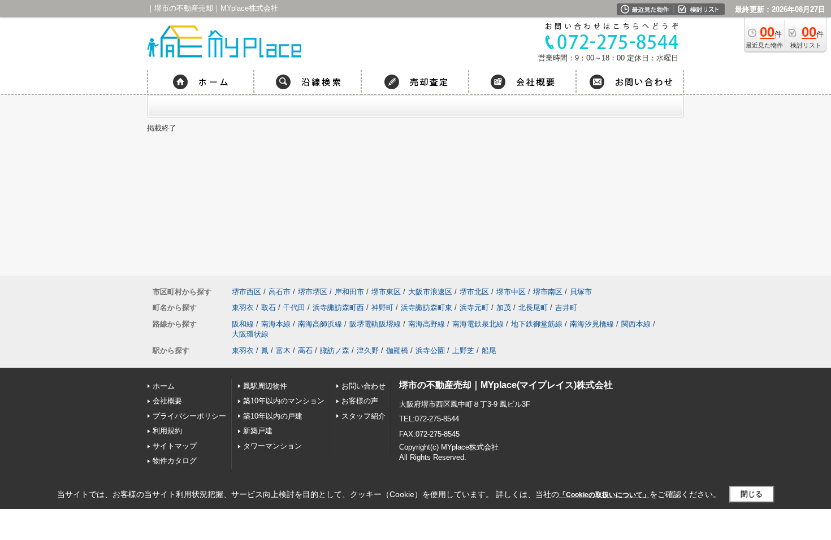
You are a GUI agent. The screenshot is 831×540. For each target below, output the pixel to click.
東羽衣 (243, 307)
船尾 (489, 350)
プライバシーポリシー (189, 416)
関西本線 (636, 324)
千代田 (294, 307)
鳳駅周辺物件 (265, 386)
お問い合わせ (363, 386)
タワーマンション (272, 446)
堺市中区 (511, 292)
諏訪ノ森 (334, 350)
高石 (305, 350)
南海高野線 (426, 324)
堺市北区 (474, 292)
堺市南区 (547, 292)
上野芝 (463, 350)
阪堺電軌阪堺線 (375, 324)
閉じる (752, 494)
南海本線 (276, 324)
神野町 (382, 307)
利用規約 (167, 430)
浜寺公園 (430, 350)
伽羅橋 (397, 350)
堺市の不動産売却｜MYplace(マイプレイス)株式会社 (506, 385)
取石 (268, 307)
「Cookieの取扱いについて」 (604, 495)
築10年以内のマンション (283, 401)
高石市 (280, 292)
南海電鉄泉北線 (478, 324)
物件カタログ (175, 460)
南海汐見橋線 (592, 324)
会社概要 (167, 401)
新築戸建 (257, 430)
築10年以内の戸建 (272, 416)
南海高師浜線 (320, 324)
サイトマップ (175, 446)
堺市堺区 (312, 292)
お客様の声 (359, 401)
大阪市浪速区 (430, 292)
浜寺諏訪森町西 (338, 307)
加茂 (503, 307)
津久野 (368, 350)
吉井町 (566, 307)
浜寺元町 (474, 307)
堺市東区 (386, 292)
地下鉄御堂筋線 (536, 324)
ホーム (164, 386)
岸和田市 (349, 292)
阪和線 (243, 324)
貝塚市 (581, 292)
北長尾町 (533, 307)
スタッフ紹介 (363, 416)
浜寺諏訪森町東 (426, 307)
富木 (283, 350)
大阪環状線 (250, 334)
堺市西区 (246, 292)
